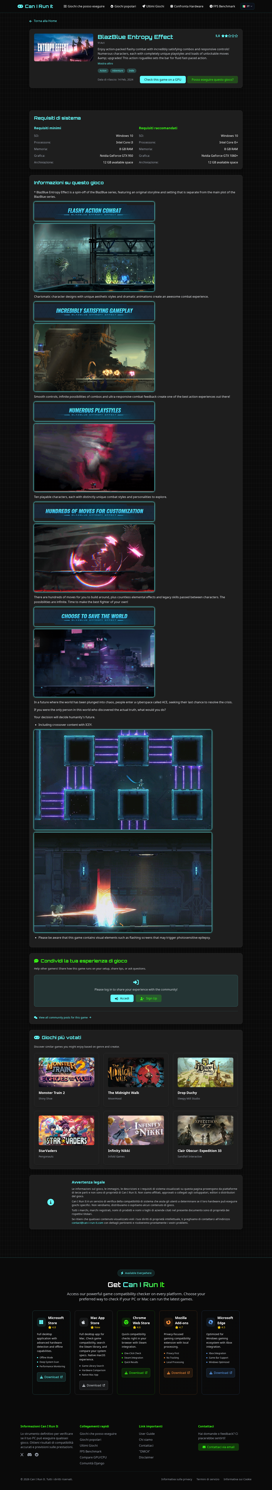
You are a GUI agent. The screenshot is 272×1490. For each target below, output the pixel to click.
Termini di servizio (208, 1479)
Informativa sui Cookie (237, 1479)
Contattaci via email (220, 1447)
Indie (131, 70)
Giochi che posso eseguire (98, 1434)
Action (103, 70)
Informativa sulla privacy (176, 1479)
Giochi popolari (90, 1440)
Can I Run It (37, 1479)
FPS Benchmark (91, 1451)
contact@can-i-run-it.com (87, 1222)
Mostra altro (105, 63)
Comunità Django (92, 1463)
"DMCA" (144, 1451)
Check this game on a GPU (162, 80)
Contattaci (146, 1445)
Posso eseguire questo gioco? (213, 80)
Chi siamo (146, 1440)
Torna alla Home (45, 21)
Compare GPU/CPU (93, 1457)
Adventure (117, 70)
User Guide (147, 1434)
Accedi (124, 998)
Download (51, 1377)
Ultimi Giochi (89, 1445)
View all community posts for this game (63, 1017)
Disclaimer (146, 1457)
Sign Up (151, 998)
